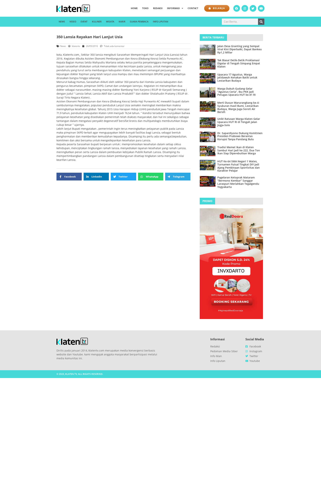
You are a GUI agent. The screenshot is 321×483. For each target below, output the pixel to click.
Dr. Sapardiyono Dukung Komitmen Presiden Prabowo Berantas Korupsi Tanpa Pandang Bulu (239, 136)
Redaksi (158, 8)
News (62, 21)
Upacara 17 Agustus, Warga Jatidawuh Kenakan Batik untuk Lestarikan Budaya (237, 78)
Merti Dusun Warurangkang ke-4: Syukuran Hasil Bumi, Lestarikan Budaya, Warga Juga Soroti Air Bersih (238, 107)
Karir (122, 21)
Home (134, 8)
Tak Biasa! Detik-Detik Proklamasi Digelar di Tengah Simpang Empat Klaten (238, 63)
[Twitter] (253, 8)
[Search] (261, 22)
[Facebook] (236, 8)
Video (72, 21)
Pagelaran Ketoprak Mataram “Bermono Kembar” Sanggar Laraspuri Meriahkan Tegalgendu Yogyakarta (238, 182)
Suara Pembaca (139, 21)
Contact (193, 8)
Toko (145, 8)
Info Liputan (160, 21)
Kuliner (97, 21)
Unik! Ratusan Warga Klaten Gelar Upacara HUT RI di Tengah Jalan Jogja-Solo (238, 122)
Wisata (110, 21)
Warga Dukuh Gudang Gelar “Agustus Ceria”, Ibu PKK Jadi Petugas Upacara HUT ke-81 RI (236, 92)
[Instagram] (244, 8)
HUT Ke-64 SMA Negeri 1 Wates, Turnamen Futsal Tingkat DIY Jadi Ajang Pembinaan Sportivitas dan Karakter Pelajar (238, 166)
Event (84, 21)
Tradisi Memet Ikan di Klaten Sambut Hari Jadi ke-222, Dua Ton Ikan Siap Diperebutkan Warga (238, 150)
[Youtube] (261, 8)
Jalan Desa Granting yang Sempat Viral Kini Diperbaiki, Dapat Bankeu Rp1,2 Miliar (239, 49)
